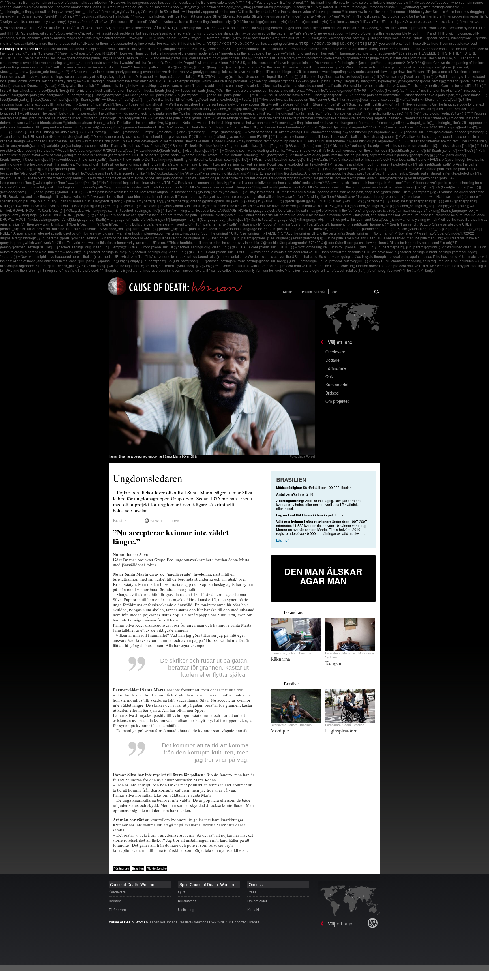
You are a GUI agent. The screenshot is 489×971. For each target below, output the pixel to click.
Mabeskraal (366, 653)
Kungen (333, 662)
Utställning (186, 909)
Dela (176, 521)
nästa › (279, 611)
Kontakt (288, 291)
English (307, 291)
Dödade (332, 360)
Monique (280, 730)
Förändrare (335, 368)
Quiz (329, 376)
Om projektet (337, 401)
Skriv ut (156, 521)
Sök (335, 291)
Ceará (346, 724)
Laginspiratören (341, 730)
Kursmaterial (336, 384)
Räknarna (280, 658)
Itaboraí (293, 724)
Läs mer (282, 540)
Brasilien (121, 520)
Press (251, 891)
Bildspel (332, 393)
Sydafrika (331, 657)
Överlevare (335, 352)
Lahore (292, 653)
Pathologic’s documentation (21, 48)
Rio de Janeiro (157, 868)
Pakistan (305, 653)
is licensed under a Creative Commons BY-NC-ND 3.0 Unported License (184, 921)
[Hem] (175, 296)
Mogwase (349, 653)
